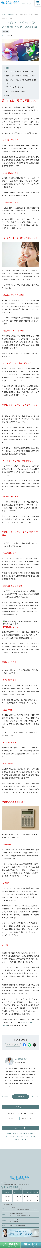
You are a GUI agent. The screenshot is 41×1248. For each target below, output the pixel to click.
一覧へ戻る (20, 1097)
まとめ (8, 95)
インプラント (22, 1113)
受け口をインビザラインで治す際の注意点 (21, 81)
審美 (31, 1113)
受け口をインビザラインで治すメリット (21, 75)
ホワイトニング (27, 1118)
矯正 (32, 1133)
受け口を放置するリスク (15, 87)
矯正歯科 (11, 1113)
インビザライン (23, 1133)
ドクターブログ (14, 1118)
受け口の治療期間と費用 (15, 91)
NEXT (34, 1096)
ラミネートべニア (23, 1136)
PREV (6, 1096)
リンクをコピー (14, 1045)
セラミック (11, 1133)
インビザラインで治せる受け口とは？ (20, 71)
